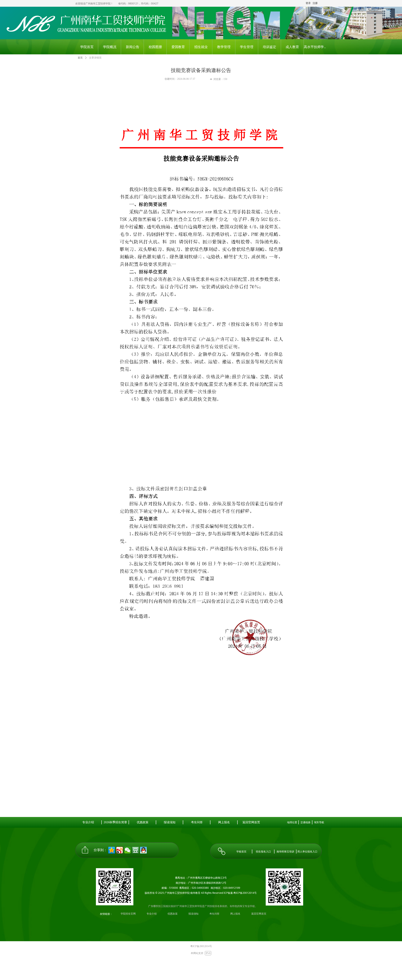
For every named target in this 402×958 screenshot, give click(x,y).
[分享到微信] (127, 850)
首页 (80, 57)
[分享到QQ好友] (143, 850)
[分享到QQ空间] (111, 850)
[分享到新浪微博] (119, 850)
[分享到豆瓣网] (135, 850)
